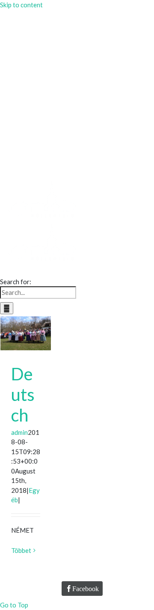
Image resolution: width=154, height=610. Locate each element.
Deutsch (23, 394)
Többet (21, 550)
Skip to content (21, 5)
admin (19, 432)
